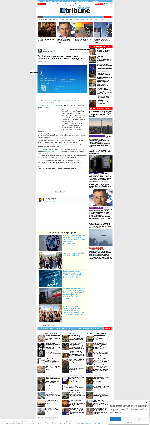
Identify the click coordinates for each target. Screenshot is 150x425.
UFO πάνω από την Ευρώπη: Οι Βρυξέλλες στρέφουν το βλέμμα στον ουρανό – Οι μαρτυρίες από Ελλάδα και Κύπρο (100, 225)
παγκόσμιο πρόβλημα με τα (50, 105)
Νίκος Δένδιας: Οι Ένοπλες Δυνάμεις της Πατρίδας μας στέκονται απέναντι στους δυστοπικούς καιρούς (100, 353)
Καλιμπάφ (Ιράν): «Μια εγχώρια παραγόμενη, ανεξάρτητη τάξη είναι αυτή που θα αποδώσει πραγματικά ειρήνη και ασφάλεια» (103, 83)
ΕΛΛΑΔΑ (52, 17)
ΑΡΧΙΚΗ (40, 17)
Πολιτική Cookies (128, 422)
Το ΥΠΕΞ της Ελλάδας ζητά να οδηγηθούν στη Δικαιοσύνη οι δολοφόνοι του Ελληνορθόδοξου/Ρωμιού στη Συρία (52, 361)
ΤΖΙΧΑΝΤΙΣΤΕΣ (73, 333)
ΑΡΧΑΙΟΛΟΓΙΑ (97, 375)
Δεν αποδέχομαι (127, 419)
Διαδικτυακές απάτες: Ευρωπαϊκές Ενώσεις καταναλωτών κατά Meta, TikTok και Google (73, 274)
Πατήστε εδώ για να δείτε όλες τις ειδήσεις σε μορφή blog (61, 3)
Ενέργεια (87, 1)
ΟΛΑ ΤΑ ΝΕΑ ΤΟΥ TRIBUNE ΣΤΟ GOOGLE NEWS (59, 100)
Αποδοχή (115, 419)
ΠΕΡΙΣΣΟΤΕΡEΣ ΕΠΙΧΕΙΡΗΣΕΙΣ (97, 136)
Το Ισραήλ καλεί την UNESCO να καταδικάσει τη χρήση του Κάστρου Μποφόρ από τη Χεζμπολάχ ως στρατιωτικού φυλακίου (101, 403)
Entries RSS (55, 417)
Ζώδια (70, 19)
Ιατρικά (87, 19)
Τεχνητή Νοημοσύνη (67, 1)
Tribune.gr (43, 417)
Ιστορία (50, 19)
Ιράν (39, 1)
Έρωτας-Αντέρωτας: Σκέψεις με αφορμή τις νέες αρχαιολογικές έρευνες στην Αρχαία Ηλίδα (101, 379)
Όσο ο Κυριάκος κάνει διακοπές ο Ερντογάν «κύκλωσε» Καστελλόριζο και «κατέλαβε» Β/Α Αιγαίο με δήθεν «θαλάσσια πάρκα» (77, 403)
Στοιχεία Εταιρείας (50, 325)
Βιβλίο (66, 19)
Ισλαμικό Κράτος (79, 1)
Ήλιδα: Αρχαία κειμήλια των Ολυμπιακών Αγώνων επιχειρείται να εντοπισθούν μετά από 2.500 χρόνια (101, 394)
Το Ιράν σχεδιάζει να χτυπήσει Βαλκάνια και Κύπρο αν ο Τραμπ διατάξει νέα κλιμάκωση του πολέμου (53, 394)
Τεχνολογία (96, 19)
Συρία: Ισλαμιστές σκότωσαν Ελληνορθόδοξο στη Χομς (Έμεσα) (53, 368)
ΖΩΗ (103, 17)
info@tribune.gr (107, 3)
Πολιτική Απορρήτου (42, 325)
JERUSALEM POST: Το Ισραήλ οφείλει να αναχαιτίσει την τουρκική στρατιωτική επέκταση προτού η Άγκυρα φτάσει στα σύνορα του (104, 75)
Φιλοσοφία (55, 19)
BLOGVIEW (107, 17)
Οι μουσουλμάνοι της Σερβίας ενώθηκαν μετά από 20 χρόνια (52, 402)
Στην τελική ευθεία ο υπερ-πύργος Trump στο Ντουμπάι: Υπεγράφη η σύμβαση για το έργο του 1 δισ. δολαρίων (100, 114)
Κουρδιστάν (57, 1)
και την (50, 151)
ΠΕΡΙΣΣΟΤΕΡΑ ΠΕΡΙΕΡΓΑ (95, 247)
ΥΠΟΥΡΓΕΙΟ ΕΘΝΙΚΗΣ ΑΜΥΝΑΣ (97, 333)
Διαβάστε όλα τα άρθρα (50, 201)
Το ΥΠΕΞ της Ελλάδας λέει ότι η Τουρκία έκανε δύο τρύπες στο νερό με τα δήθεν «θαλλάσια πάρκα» (77, 394)
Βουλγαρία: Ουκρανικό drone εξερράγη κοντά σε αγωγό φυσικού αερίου (52, 410)
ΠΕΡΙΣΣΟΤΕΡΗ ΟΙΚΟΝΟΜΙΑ (96, 173)
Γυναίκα (82, 19)
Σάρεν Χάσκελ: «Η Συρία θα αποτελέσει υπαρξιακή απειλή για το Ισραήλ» (76, 361)
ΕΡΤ (43, 168)
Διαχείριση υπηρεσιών (114, 414)
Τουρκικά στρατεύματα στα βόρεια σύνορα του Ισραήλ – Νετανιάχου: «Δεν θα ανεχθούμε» (77, 369)
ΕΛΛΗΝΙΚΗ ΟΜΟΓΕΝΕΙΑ (49, 333)
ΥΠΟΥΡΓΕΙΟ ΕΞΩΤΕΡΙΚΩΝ (73, 375)
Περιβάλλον (102, 19)
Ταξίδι (91, 19)
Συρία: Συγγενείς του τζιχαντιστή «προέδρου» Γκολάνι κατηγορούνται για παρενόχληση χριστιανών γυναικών (103, 59)
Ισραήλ (44, 1)
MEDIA (92, 17)
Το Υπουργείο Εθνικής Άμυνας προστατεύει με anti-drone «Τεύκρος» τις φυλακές (101, 337)
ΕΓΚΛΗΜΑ (57, 17)
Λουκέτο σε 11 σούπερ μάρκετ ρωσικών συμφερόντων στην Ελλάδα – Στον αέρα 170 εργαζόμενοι (100, 139)
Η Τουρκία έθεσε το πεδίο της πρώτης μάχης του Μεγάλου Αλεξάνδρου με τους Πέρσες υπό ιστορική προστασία (100, 411)
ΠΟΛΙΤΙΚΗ (45, 17)
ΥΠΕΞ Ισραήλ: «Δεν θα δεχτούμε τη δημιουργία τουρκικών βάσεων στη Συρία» (103, 50)
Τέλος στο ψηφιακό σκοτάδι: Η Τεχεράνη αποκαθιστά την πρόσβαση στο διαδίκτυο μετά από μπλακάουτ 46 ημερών (73, 311)
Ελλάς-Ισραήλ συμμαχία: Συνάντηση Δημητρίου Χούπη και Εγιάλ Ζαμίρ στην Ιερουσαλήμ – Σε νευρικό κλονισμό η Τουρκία (101, 346)
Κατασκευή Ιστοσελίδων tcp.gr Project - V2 (46, 418)
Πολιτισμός (61, 19)
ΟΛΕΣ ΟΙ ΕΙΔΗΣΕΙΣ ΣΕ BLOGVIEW (102, 108)
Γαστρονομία (76, 19)
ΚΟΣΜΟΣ (79, 17)
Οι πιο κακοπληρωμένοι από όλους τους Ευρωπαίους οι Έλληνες (99, 175)
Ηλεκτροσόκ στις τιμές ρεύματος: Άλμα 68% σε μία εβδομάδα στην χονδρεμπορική (100, 151)
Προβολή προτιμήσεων (141, 419)
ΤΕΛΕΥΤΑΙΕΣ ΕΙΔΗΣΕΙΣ (101, 46)
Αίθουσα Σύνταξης (49, 50)
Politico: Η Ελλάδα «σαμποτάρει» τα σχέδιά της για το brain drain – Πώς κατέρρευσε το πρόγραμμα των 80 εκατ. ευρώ (53, 346)
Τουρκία (50, 1)
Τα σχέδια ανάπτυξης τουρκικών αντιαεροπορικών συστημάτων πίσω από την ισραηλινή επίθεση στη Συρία (104, 66)
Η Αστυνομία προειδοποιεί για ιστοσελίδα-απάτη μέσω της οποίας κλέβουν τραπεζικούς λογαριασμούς (74, 239)
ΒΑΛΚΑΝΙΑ (49, 375)
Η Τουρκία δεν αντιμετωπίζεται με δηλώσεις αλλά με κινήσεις (46, 39)
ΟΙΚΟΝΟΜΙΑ (64, 17)
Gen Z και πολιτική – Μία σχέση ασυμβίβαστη (73, 254)
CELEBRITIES (86, 17)
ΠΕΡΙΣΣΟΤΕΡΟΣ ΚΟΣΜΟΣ (95, 207)
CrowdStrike (49, 102)
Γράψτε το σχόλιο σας (53, 61)
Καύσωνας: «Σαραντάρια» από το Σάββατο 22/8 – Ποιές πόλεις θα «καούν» (83, 39)
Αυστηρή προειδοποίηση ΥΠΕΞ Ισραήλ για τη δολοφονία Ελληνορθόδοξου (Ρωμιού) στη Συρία (53, 353)
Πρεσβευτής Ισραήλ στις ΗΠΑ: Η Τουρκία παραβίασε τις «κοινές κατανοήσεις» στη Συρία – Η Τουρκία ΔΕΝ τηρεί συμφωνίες (77, 354)
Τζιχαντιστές (95, 1)
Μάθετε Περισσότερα (93, 423)
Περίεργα (40, 19)
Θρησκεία (45, 19)
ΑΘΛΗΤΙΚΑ (97, 17)
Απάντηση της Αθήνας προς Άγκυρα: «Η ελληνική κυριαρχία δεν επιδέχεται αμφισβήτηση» (77, 379)
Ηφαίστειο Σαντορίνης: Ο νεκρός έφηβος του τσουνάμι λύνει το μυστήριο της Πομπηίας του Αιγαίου (101, 387)
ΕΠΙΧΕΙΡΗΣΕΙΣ (72, 17)
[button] (147, 402)
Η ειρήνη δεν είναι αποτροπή (53, 385)
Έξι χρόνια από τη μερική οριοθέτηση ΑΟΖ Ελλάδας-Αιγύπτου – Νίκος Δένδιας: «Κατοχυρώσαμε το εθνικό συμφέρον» (100, 369)
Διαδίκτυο (60, 102)
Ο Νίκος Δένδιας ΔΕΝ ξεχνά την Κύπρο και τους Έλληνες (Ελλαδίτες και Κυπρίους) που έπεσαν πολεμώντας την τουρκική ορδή (101, 361)
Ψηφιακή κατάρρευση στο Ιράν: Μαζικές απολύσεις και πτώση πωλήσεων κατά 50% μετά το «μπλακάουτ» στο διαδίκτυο (74, 294)
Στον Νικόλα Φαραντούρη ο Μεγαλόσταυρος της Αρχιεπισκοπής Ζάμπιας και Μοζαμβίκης (52, 337)
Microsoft (55, 102)
